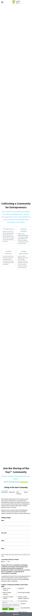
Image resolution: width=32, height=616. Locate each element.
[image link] (16, 2)
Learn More (7, 606)
